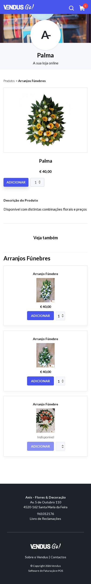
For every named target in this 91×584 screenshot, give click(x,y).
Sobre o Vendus (36, 557)
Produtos (9, 81)
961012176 (45, 514)
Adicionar (16, 182)
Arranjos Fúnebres (32, 81)
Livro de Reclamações (45, 519)
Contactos (58, 557)
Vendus (56, 565)
